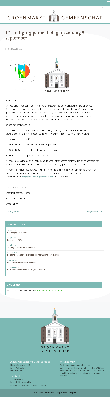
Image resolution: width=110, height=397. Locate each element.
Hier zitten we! (16, 370)
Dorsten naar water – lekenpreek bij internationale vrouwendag (34, 255)
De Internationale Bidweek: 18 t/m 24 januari (26, 270)
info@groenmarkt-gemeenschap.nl (38, 176)
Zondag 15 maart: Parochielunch (21, 247)
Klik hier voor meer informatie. (49, 290)
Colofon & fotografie (68, 393)
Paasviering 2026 (14, 240)
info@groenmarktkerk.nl (25, 382)
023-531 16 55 (20, 379)
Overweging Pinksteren (17, 233)
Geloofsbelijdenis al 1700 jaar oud (21, 262)
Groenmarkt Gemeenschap (50, 393)
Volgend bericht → (95, 211)
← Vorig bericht (13, 211)
